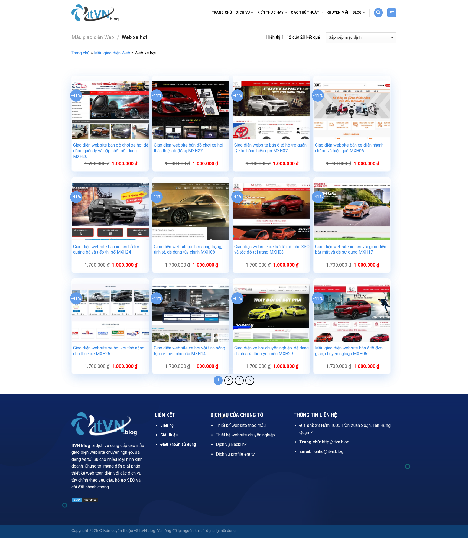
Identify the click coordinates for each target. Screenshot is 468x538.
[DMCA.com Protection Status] (85, 499)
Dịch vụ (243, 12)
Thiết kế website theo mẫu (241, 425)
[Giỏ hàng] (391, 12)
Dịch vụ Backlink (231, 444)
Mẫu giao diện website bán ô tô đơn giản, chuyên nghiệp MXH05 (349, 350)
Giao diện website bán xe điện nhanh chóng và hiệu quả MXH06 (349, 147)
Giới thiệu (169, 434)
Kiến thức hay (270, 12)
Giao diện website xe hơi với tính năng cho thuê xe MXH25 (108, 350)
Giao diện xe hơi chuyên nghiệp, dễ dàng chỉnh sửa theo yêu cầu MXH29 (271, 350)
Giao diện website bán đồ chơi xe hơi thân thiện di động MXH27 (188, 147)
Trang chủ (222, 12)
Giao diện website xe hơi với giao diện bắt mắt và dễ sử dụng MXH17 (350, 249)
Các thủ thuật (305, 12)
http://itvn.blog (335, 442)
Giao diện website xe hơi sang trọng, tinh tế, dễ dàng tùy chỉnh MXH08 (188, 249)
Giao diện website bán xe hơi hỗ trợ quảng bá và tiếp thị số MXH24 (106, 249)
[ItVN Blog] (99, 12)
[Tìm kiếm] (378, 12)
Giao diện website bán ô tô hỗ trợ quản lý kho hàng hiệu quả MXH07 (270, 147)
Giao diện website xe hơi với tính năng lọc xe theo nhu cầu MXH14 (189, 350)
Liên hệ (167, 425)
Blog (357, 12)
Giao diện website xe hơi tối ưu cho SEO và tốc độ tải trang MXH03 (272, 249)
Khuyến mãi (338, 12)
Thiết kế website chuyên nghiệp (245, 434)
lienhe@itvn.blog (327, 451)
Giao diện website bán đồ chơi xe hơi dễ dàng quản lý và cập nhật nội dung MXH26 (110, 150)
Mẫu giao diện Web (93, 37)
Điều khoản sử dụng (178, 444)
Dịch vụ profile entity (235, 454)
